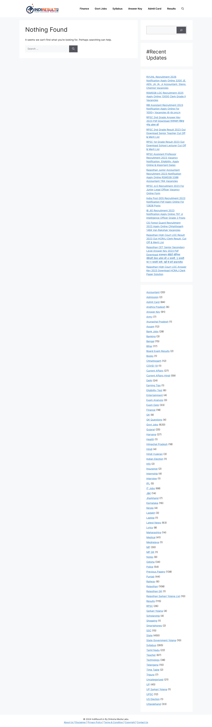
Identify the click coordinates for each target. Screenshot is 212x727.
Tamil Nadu (153, 650)
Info (148, 463)
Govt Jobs (101, 8)
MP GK (150, 552)
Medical (150, 537)
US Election (153, 699)
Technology (153, 660)
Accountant (153, 292)
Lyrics (149, 527)
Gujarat (150, 429)
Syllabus (117, 8)
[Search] (73, 48)
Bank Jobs (152, 331)
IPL (148, 483)
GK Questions (154, 419)
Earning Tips (153, 385)
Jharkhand (152, 498)
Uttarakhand (153, 704)
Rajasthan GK (154, 591)
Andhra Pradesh (155, 307)
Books (149, 356)
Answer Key (135, 8)
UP (148, 684)
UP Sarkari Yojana (156, 689)
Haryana (151, 434)
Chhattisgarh (153, 360)
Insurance (152, 468)
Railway (150, 581)
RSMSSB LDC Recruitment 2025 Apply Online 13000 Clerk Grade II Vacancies (166, 96)
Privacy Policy (95, 722)
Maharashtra (153, 532)
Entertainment (154, 395)
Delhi (149, 380)
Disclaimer (81, 722)
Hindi (149, 449)
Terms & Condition (114, 722)
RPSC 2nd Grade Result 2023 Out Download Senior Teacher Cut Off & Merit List (166, 133)
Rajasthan (152, 586)
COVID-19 (152, 365)
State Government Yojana (161, 640)
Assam (150, 326)
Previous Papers (155, 571)
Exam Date (152, 405)
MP (148, 547)
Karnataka (152, 503)
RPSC (149, 606)
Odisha (150, 561)
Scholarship (153, 615)
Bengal (150, 341)
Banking (151, 336)
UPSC (149, 694)
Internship (152, 473)
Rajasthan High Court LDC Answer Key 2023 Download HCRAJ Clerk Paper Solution (166, 270)
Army (149, 316)
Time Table (152, 669)
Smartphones (154, 625)
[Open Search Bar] (183, 8)
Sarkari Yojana (154, 610)
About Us (69, 722)
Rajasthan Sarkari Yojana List (163, 596)
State (149, 635)
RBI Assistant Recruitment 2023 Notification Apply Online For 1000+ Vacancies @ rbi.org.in (164, 109)
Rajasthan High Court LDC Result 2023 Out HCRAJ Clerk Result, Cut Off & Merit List (166, 239)
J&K (148, 493)
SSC (148, 630)
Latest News (153, 522)
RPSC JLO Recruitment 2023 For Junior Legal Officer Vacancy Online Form (165, 190)
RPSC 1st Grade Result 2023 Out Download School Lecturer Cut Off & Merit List (166, 145)
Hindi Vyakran (154, 454)
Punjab (150, 576)
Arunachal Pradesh (157, 321)
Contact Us (142, 722)
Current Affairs (154, 370)
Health (150, 439)
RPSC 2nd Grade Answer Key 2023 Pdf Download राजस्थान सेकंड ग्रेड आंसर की (165, 121)
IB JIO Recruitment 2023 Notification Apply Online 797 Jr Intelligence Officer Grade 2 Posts (165, 214)
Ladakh (150, 512)
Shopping (151, 620)
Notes (149, 557)
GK (148, 414)
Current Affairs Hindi (158, 375)
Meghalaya (152, 542)
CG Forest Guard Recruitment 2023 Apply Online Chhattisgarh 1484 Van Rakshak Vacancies (164, 226)
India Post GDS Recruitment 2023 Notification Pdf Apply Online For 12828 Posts (165, 202)
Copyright (130, 722)
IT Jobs (150, 488)
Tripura (150, 674)
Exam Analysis (154, 400)
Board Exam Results (158, 351)
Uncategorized (154, 679)
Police (149, 566)
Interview (151, 478)
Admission (152, 297)
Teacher (151, 655)
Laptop (150, 517)
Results (171, 8)
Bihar (149, 346)
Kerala (150, 508)
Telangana (152, 664)
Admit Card (154, 8)
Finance (84, 8)
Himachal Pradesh (157, 444)
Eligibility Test (154, 390)
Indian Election (154, 459)
